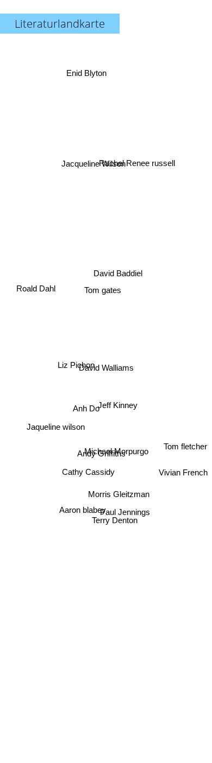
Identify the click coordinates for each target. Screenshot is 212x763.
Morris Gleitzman (118, 495)
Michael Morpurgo (116, 457)
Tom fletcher (185, 444)
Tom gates (101, 291)
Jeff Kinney (118, 398)
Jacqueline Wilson (93, 165)
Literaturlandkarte (60, 23)
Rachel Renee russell (136, 158)
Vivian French (183, 468)
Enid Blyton (86, 72)
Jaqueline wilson (55, 455)
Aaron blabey (83, 513)
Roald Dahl (38, 265)
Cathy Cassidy (87, 471)
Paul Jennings (124, 515)
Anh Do (86, 412)
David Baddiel (118, 274)
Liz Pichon (76, 356)
